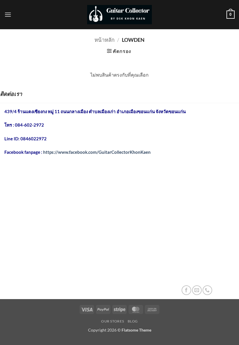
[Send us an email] (197, 290)
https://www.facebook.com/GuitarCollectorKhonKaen (97, 152)
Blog (133, 321)
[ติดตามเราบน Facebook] (186, 290)
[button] (7, 14)
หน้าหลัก (104, 40)
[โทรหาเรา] (207, 290)
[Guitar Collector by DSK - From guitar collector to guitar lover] (119, 14)
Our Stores (112, 321)
